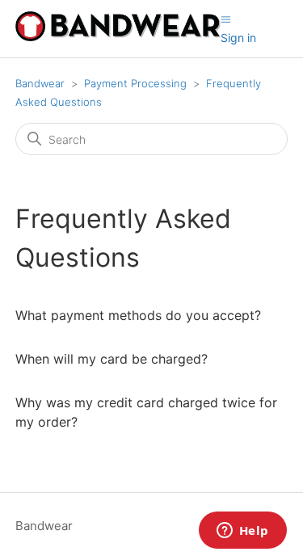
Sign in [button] (238, 37)
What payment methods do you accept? (138, 315)
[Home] (118, 36)
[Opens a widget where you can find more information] (242, 532)
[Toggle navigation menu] (226, 19)
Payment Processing (135, 83)
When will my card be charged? (111, 359)
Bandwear (40, 83)
